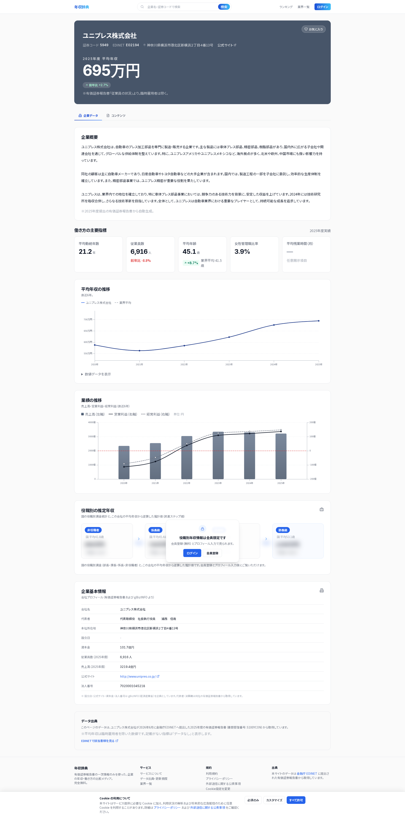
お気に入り (316, 29)
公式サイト (225, 45)
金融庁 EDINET (307, 773)
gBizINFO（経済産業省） (141, 696)
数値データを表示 (98, 373)
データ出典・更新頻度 (153, 778)
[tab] (88, 115)
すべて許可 (296, 800)
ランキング (286, 7)
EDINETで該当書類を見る (98, 741)
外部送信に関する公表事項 (223, 783)
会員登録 (212, 553)
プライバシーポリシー (219, 778)
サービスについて (151, 773)
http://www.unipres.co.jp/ (138, 676)
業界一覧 (303, 7)
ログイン (322, 7)
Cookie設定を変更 (218, 789)
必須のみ (253, 800)
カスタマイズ (274, 800)
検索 (224, 6)
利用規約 (212, 773)
